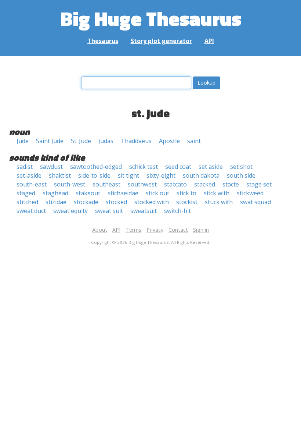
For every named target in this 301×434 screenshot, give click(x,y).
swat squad (255, 202)
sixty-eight (160, 175)
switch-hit (177, 211)
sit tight (128, 175)
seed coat (178, 167)
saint (194, 141)
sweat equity (70, 211)
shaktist (60, 175)
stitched (27, 202)
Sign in (201, 229)
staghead (55, 193)
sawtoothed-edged (96, 167)
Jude (23, 141)
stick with (216, 193)
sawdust (51, 167)
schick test (143, 167)
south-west (69, 184)
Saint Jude (50, 141)
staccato (175, 184)
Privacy (154, 229)
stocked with (151, 202)
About (99, 229)
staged (26, 193)
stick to (186, 193)
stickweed (250, 193)
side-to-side (94, 175)
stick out (157, 193)
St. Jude (81, 141)
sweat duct (31, 211)
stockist (186, 202)
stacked (204, 184)
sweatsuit (143, 211)
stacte (230, 184)
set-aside (29, 175)
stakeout (88, 193)
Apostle (169, 141)
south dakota (201, 175)
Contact (178, 229)
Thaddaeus (136, 141)
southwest (142, 184)
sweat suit (109, 211)
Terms (133, 229)
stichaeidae (123, 193)
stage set (259, 184)
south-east (32, 184)
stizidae (56, 202)
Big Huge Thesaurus (150, 18)
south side (241, 175)
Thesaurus (102, 41)
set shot (241, 167)
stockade (86, 202)
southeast (106, 184)
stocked (116, 202)
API (209, 41)
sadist (25, 167)
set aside (211, 167)
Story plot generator (161, 41)
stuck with (219, 202)
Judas (105, 141)
